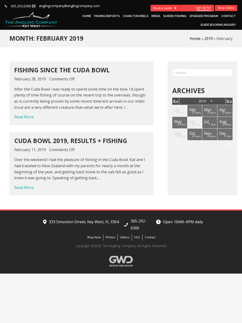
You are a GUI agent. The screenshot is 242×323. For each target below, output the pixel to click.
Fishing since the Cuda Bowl (62, 70)
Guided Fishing (174, 16)
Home (86, 16)
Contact (228, 16)
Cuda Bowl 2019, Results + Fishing (70, 140)
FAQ (137, 237)
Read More (24, 116)
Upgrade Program (203, 16)
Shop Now (94, 237)
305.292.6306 (21, 6)
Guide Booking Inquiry (218, 24)
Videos (124, 237)
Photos (110, 237)
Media (155, 16)
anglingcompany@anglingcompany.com (69, 6)
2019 (208, 38)
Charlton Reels (135, 16)
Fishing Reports (107, 16)
